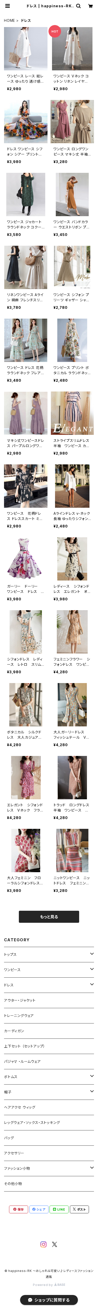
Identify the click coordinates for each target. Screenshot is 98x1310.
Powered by (43, 1285)
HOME (9, 20)
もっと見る (49, 916)
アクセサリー (14, 1153)
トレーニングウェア (19, 1015)
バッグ (9, 1138)
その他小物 (13, 1184)
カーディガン (14, 1031)
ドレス (9, 985)
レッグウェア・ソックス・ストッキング (32, 1122)
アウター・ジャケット (20, 1000)
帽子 (8, 1092)
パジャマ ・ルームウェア (22, 1061)
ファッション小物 (17, 1168)
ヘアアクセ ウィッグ (19, 1107)
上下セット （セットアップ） (24, 1046)
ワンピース (12, 970)
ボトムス (11, 1077)
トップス (10, 954)
